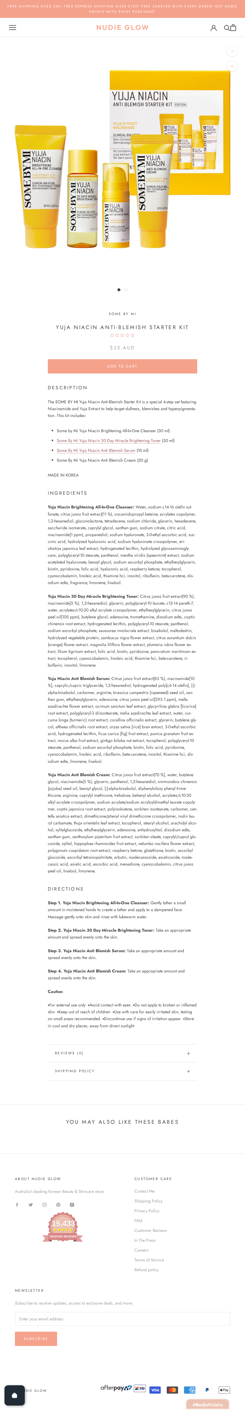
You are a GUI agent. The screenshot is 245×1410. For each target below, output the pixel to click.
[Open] (14, 1395)
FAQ (138, 1221)
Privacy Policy (146, 1211)
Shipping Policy (75, 1071)
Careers (141, 1250)
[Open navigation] (12, 27)
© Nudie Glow (31, 1390)
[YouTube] (72, 1204)
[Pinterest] (58, 1204)
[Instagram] (44, 1204)
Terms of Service (149, 1260)
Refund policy (146, 1270)
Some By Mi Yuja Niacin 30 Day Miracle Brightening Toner (109, 440)
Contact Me (144, 1191)
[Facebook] (17, 1204)
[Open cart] (233, 27)
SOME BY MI (122, 314)
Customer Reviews (150, 1230)
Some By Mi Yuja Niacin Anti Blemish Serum (96, 450)
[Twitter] (31, 1204)
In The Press (145, 1240)
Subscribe (36, 1338)
